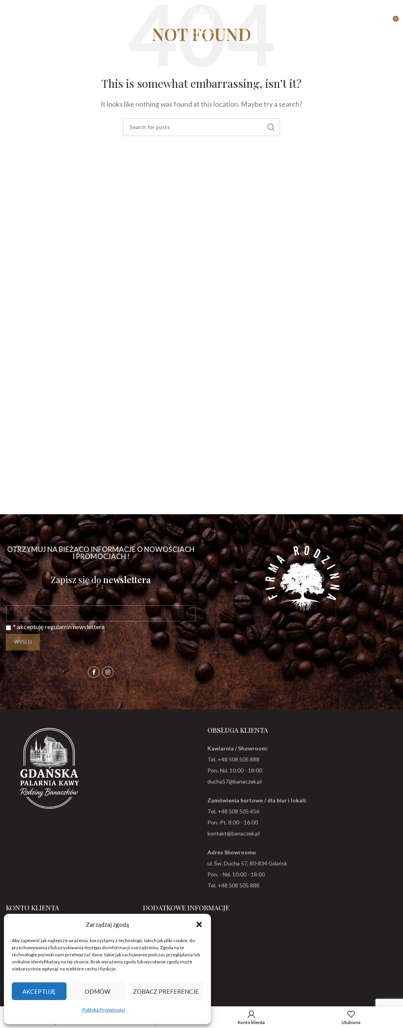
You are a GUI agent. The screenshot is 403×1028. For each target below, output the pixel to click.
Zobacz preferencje (166, 991)
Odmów (97, 991)
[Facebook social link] (94, 672)
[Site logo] (201, 20)
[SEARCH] (271, 127)
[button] (199, 924)
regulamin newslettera (75, 626)
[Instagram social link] (108, 672)
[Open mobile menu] (10, 22)
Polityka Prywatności (103, 1010)
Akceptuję (38, 991)
